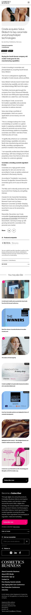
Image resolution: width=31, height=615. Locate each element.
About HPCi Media (8, 574)
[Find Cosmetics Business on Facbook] (20, 553)
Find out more (6, 531)
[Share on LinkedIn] (9, 230)
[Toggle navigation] (28, 2)
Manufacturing (4, 50)
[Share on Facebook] (14, 230)
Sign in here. (16, 526)
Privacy (19, 611)
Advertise (5, 590)
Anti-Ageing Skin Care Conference (13, 584)
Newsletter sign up (8, 577)
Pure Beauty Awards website (11, 582)
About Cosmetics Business (10, 571)
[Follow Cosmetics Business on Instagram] (11, 553)
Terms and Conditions (9, 611)
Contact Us (5, 579)
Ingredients (10, 50)
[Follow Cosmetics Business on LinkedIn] (15, 553)
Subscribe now (9, 480)
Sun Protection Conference (11, 587)
